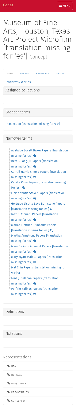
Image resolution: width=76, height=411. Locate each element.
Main (10, 73)
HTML (14, 366)
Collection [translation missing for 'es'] (33, 123)
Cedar (8, 5)
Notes (60, 73)
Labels (24, 73)
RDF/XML (16, 375)
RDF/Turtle (18, 383)
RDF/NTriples (19, 392)
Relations (42, 73)
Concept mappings (19, 82)
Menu (66, 7)
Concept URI (18, 401)
